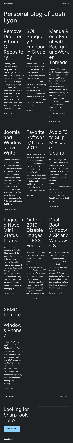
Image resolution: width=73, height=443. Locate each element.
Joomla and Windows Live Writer (13, 143)
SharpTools (65, 4)
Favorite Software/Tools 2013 (35, 140)
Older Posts (64, 396)
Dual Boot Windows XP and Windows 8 (59, 232)
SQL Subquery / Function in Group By (36, 44)
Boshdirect (8, 4)
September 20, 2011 (55, 293)
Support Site (12, 429)
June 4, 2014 (8, 113)
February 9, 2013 (9, 294)
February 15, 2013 (54, 206)
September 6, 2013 (55, 121)
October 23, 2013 (31, 110)
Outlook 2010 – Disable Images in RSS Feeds (35, 232)
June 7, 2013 (30, 195)
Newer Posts (9, 396)
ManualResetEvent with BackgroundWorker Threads (59, 47)
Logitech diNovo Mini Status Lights (13, 230)
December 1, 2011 (31, 299)
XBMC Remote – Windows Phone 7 (13, 322)
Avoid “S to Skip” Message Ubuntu (58, 143)
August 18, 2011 (8, 389)
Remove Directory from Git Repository (13, 44)
